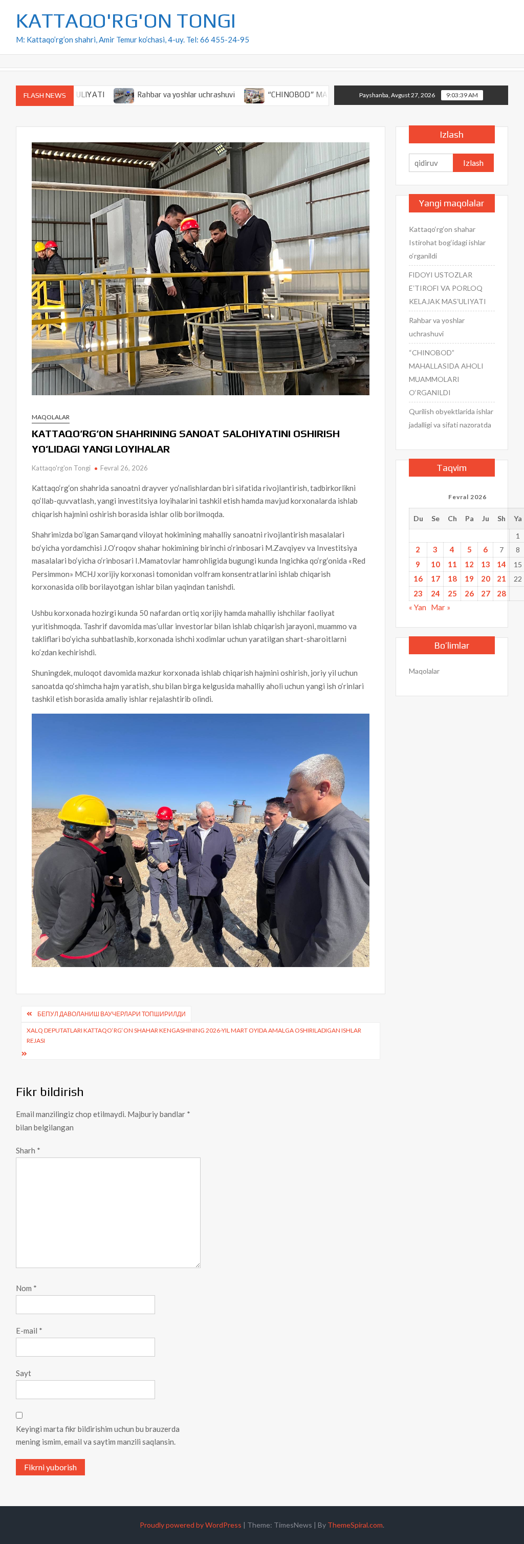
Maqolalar (51, 417)
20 (485, 578)
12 (469, 564)
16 (418, 578)
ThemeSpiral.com (355, 1524)
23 (418, 593)
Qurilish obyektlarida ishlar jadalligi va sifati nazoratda (451, 418)
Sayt (23, 1373)
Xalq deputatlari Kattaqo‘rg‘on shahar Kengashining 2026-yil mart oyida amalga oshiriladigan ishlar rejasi (194, 1035)
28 (501, 593)
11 (452, 564)
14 (501, 564)
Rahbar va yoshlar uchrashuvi (150, 94)
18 (452, 578)
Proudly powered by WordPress (191, 1524)
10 (435, 564)
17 (435, 578)
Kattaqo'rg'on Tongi (61, 468)
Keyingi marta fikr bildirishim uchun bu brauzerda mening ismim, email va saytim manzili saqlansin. (98, 1435)
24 (435, 593)
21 (501, 578)
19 (469, 578)
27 (485, 593)
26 (469, 593)
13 (485, 564)
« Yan (417, 607)
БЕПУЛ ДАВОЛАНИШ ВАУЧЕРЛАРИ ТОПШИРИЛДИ (111, 1014)
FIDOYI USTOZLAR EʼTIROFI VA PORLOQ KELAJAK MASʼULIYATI (447, 288)
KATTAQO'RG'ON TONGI (126, 20)
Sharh (28, 1150)
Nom (26, 1288)
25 (452, 593)
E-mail (29, 1330)
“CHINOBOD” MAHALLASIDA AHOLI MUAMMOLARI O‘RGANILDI (446, 372)
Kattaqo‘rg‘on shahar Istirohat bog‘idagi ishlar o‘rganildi (447, 242)
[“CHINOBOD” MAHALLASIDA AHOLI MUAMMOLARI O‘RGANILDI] (219, 94)
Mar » (440, 607)
